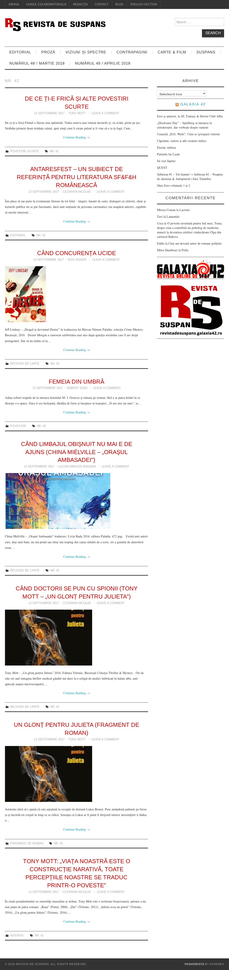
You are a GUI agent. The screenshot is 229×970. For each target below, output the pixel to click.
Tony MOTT (77, 113)
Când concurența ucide (76, 253)
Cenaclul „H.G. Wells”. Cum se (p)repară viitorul (188, 134)
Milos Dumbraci (167, 250)
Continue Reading (76, 137)
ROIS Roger (77, 259)
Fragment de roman (26, 843)
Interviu (17, 935)
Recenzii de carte (25, 363)
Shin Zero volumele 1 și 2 (173, 185)
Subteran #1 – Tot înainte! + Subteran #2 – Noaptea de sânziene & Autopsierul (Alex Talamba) (190, 176)
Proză (48, 52)
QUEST (162, 167)
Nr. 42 (54, 151)
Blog (119, 4)
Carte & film (172, 52)
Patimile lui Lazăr (168, 154)
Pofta (185, 250)
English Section (143, 4)
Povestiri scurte (24, 151)
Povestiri (18, 426)
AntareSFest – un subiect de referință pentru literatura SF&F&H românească (76, 177)
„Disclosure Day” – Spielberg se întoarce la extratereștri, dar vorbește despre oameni (184, 125)
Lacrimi (185, 210)
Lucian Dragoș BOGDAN (77, 466)
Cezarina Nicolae (77, 191)
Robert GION (77, 388)
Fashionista (194, 964)
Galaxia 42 (193, 104)
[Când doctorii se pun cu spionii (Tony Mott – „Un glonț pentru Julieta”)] (76, 638)
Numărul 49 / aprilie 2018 (102, 63)
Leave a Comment (105, 113)
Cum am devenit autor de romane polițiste (195, 243)
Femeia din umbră (76, 381)
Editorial (20, 52)
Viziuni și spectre (86, 52)
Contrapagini (132, 52)
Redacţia (80, 4)
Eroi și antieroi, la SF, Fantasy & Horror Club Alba (190, 116)
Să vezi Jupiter (166, 161)
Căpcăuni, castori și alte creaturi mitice (181, 141)
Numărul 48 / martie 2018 (37, 63)
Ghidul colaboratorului (46, 4)
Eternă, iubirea (166, 147)
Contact (101, 4)
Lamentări (173, 216)
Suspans (205, 52)
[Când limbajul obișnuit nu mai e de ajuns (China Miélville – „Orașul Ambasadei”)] (76, 501)
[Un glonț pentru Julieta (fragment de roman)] (76, 774)
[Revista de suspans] (55, 24)
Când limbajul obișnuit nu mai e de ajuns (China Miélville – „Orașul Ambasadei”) (76, 452)
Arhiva (13, 4)
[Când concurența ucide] (76, 294)
